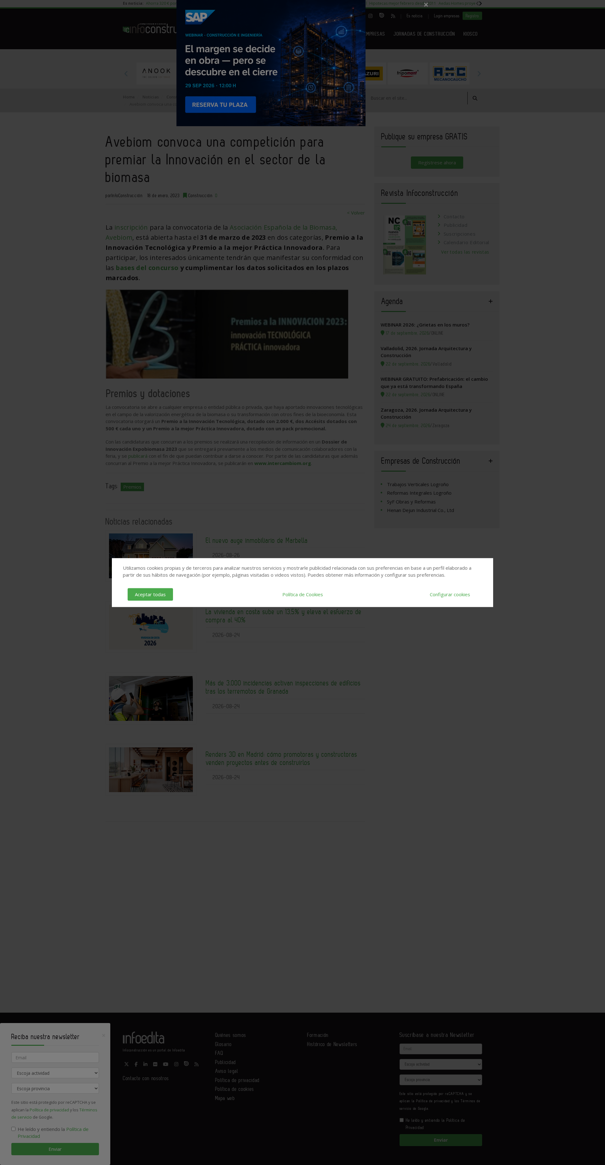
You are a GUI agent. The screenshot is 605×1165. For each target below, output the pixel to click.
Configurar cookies (450, 594)
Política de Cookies (302, 594)
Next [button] (479, 73)
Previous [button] (126, 73)
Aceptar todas (150, 594)
